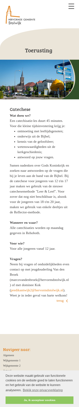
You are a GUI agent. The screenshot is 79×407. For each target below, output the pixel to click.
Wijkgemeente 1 (12, 360)
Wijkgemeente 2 (12, 365)
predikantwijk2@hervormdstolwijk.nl (37, 290)
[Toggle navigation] (71, 6)
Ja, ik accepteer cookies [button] (39, 400)
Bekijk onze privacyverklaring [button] (43, 390)
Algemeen (8, 355)
